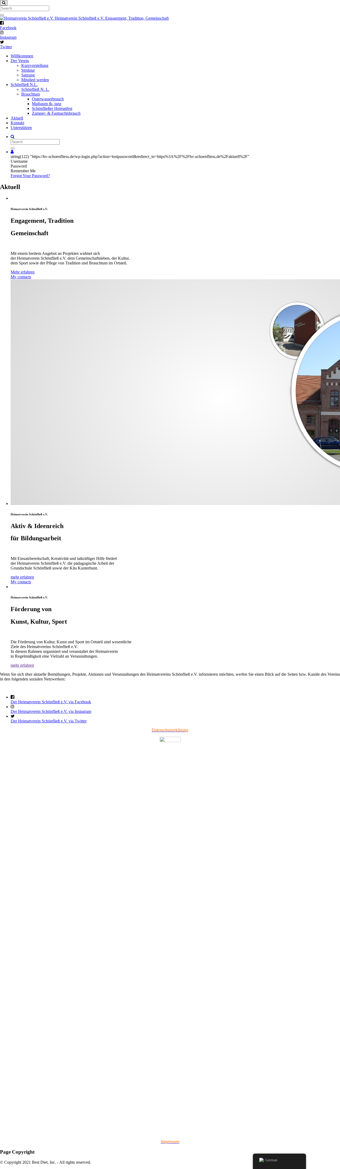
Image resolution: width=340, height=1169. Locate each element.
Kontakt (17, 123)
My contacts (21, 277)
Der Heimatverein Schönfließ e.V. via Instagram (51, 711)
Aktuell (17, 118)
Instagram (8, 37)
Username (19, 161)
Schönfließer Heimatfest (52, 108)
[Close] (3, 3)
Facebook (8, 27)
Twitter (6, 47)
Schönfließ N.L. (24, 84)
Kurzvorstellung (34, 65)
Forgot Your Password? (30, 175)
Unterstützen (21, 127)
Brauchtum (30, 94)
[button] (12, 151)
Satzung (28, 75)
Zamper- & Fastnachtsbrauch (56, 113)
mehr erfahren (22, 577)
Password (19, 166)
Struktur (28, 70)
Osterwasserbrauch (48, 99)
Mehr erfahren (23, 272)
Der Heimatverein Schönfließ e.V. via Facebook (51, 702)
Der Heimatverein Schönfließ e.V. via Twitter (49, 721)
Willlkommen (22, 56)
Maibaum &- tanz (46, 103)
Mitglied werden (35, 80)
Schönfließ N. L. (35, 89)
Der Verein (20, 60)
